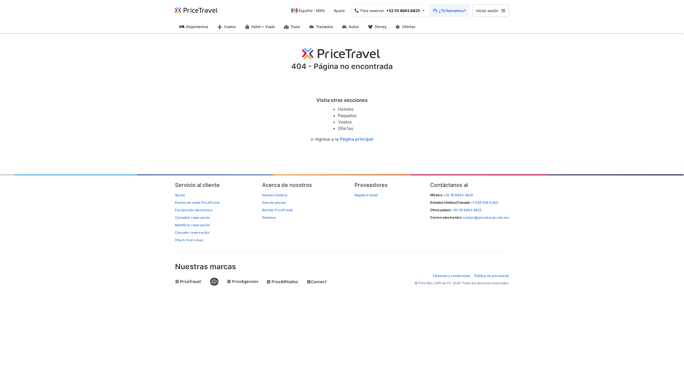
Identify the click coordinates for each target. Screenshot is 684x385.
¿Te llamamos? (452, 10)
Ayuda (339, 10)
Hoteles (345, 109)
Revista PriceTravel (277, 210)
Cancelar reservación (192, 232)
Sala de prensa (274, 203)
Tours (295, 26)
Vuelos (230, 26)
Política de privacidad (491, 276)
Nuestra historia (274, 195)
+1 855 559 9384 (484, 203)
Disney (381, 26)
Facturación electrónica (194, 210)
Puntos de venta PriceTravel (197, 203)
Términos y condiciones (451, 276)
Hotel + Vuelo (263, 26)
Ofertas (408, 26)
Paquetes (347, 115)
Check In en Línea (189, 240)
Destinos (269, 217)
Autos (354, 26)
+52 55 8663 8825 (467, 210)
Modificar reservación (192, 225)
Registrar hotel (366, 195)
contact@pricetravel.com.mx (486, 217)
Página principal (356, 139)
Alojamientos (197, 26)
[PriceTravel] (200, 10)
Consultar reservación (192, 217)
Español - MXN (312, 10)
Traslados (324, 26)
